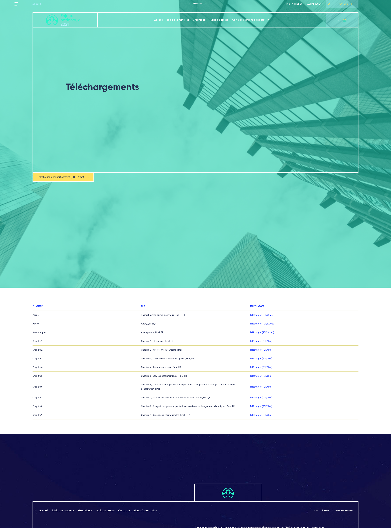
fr (344, 20)
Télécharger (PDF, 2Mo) (261, 358)
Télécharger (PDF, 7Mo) (261, 397)
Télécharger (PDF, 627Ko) (262, 323)
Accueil (37, 4)
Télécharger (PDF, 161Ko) (262, 332)
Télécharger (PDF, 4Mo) (261, 350)
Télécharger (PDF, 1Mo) (261, 341)
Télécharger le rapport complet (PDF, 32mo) (60, 177)
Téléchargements (314, 4)
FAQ (288, 4)
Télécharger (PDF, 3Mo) (261, 367)
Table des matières (178, 19)
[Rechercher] (328, 4)
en (339, 20)
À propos (297, 4)
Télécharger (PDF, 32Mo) (261, 315)
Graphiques (200, 19)
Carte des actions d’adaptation (250, 19)
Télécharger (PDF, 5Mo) (261, 376)
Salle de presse (219, 19)
